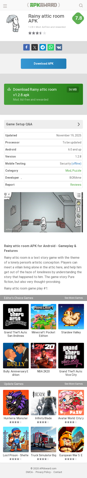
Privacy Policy (43, 472)
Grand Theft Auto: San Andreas (16, 334)
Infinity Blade (43, 418)
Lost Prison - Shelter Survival (16, 455)
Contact (57, 472)
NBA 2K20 (43, 371)
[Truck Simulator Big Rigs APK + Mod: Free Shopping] (43, 439)
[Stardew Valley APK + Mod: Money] (71, 317)
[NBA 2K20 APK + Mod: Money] (43, 355)
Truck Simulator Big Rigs (43, 455)
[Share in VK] (59, 47)
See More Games (74, 298)
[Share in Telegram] (42, 47)
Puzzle (76, 170)
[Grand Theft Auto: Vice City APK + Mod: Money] (71, 355)
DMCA (29, 472)
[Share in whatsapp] (51, 47)
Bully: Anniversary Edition (15, 373)
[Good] (37, 33)
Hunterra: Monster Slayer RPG (16, 418)
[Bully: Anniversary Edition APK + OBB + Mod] (16, 355)
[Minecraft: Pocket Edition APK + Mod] (43, 317)
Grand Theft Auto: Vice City (71, 373)
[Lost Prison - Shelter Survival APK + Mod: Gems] (16, 439)
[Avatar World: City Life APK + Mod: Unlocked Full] (71, 402)
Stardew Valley (71, 332)
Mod (68, 170)
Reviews (75, 184)
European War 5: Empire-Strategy (71, 455)
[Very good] (41, 33)
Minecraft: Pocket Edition (43, 334)
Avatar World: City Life (71, 418)
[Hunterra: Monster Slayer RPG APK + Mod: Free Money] (16, 402)
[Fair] (34, 33)
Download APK (43, 63)
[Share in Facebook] (26, 47)
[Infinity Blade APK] (43, 402)
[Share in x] (34, 47)
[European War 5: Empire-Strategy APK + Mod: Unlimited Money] (71, 439)
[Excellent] (45, 33)
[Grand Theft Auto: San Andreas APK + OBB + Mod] (16, 317)
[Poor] (30, 33)
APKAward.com (43, 5)
